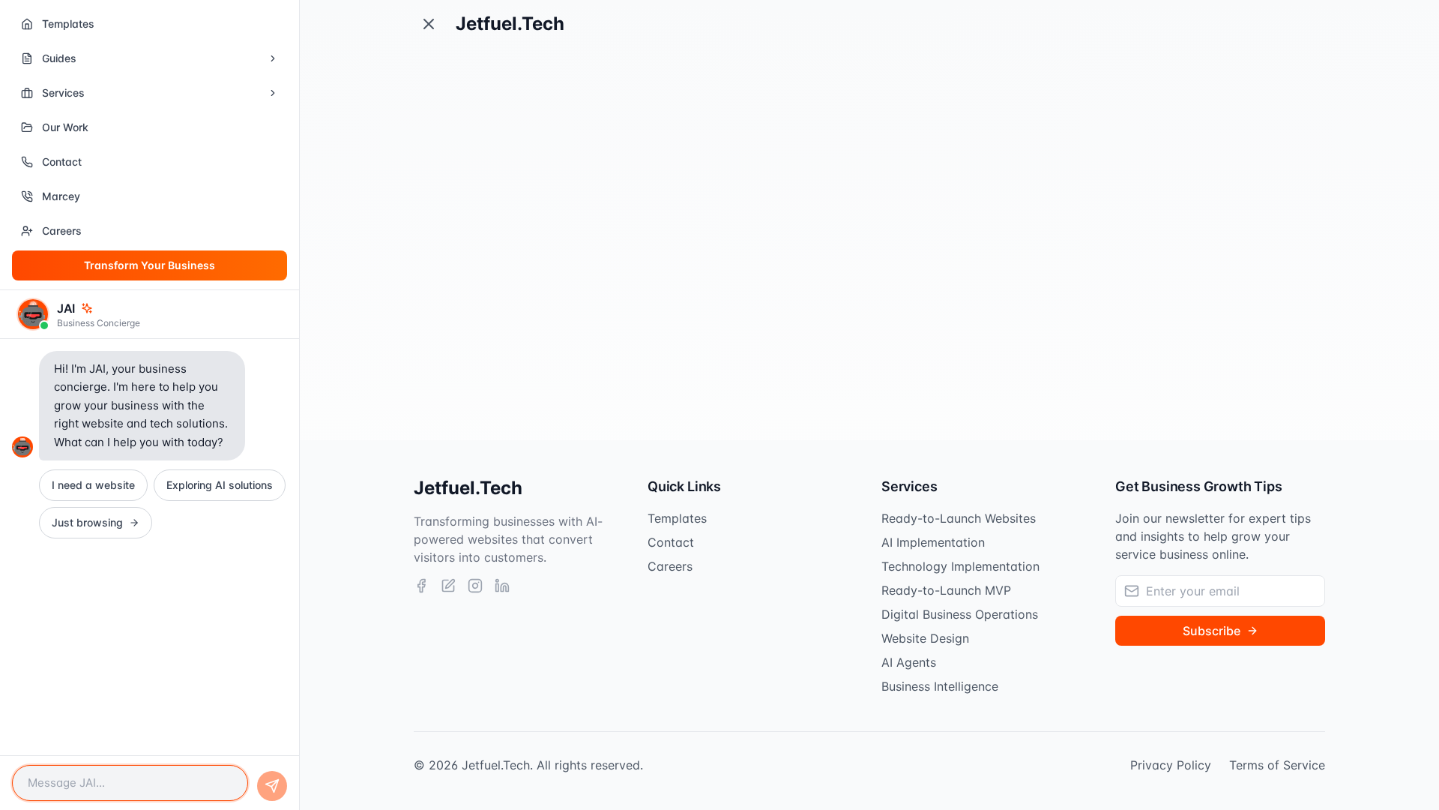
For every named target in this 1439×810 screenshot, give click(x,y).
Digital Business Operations (959, 614)
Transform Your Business (149, 265)
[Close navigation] (429, 24)
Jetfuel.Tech (510, 23)
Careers (670, 566)
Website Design (925, 638)
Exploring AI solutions (219, 484)
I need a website (93, 484)
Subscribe (1211, 630)
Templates (677, 518)
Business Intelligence (939, 686)
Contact (671, 542)
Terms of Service (1277, 765)
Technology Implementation (960, 566)
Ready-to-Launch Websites (958, 518)
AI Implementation (933, 542)
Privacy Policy (1170, 765)
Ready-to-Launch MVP (946, 590)
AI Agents (908, 662)
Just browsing (87, 522)
